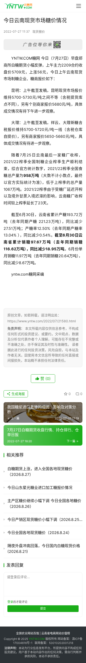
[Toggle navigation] (79, 6)
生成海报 (18, 394)
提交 (43, 608)
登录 (10, 602)
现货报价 (38, 31)
